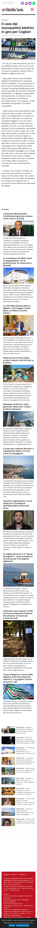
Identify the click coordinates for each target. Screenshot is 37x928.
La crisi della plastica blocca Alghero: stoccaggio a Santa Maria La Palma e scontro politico (17, 309)
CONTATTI (14, 874)
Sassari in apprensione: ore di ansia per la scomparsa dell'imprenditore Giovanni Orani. (17, 504)
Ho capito (11, 925)
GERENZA (7, 874)
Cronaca (5, 20)
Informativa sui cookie (23, 925)
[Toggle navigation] (32, 9)
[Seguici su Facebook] (23, 3)
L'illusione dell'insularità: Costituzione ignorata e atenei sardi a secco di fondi (18, 216)
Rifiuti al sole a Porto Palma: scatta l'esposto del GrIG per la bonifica (18, 360)
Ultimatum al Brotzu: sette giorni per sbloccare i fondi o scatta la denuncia (17, 406)
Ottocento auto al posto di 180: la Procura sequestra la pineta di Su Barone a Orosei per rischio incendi (18, 614)
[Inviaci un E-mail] (30, 3)
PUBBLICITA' (23, 874)
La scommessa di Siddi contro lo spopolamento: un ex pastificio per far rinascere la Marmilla (17, 262)
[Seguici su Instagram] (26, 3)
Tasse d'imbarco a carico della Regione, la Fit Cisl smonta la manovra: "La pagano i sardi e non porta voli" (18, 678)
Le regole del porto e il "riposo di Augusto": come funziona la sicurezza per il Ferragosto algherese (18, 557)
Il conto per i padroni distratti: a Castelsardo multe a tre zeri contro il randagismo (18, 451)
